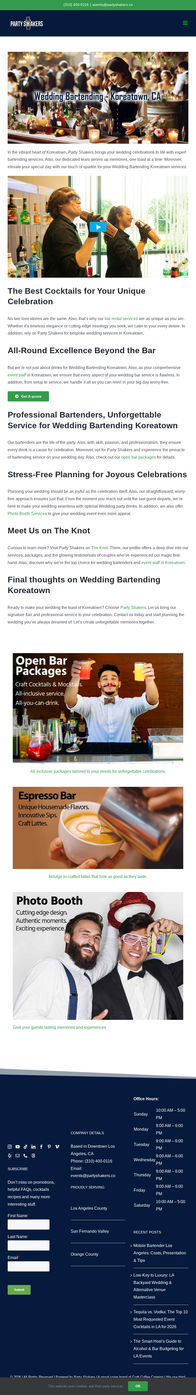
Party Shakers (133, 607)
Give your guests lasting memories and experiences (59, 1027)
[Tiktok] (25, 1147)
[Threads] (33, 1156)
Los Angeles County (89, 1208)
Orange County (84, 1254)
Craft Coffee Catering (147, 1377)
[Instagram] (10, 1147)
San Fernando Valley (90, 1231)
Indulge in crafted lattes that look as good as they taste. (98, 876)
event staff (17, 375)
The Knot (99, 548)
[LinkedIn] (33, 1147)
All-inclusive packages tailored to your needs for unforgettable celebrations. (98, 771)
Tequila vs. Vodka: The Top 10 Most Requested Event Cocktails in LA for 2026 (160, 1319)
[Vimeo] (57, 1147)
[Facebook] (41, 1147)
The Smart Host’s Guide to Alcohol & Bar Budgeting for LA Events (158, 1348)
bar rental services (121, 318)
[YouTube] (18, 1147)
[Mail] (18, 1156)
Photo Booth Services (27, 513)
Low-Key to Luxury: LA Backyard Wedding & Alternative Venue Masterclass (153, 1286)
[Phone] (25, 1156)
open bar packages (138, 457)
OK (138, 1386)
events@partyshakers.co (113, 5)
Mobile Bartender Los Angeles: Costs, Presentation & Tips (159, 1253)
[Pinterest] (49, 1147)
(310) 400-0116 (98, 1161)
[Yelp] (10, 1156)
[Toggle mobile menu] (185, 23)
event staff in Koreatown (163, 562)
